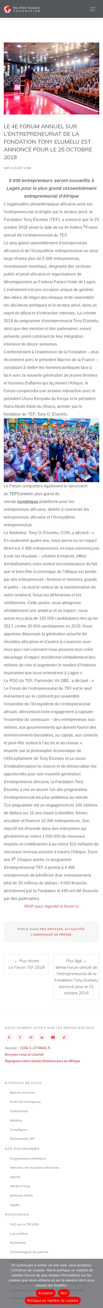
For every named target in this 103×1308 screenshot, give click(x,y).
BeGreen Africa (21, 1195)
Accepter (45, 1293)
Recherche (18, 1242)
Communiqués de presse (29, 1252)
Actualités (74, 929)
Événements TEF (22, 1139)
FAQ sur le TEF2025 (24, 1224)
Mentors (16, 1120)
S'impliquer (18, 1129)
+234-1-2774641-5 (35, 1048)
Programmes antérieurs (28, 1158)
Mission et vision (22, 1092)
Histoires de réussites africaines (35, 1167)
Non (63, 1293)
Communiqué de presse (51, 934)
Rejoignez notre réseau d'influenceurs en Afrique (42, 1061)
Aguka (15, 1205)
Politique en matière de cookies (52, 1300)
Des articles (51, 929)
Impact (15, 1177)
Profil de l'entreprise (25, 1102)
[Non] (96, 1283)
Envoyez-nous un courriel (24, 1054)
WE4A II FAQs (20, 1186)
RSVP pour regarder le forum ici (51, 906)
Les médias (19, 1233)
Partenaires (19, 1111)
